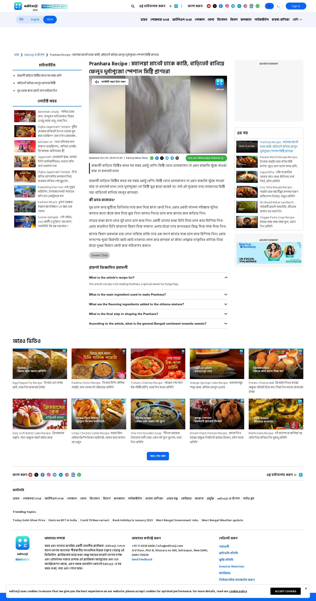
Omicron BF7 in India (62, 520)
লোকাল (200, 19)
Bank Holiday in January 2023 (133, 520)
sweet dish (99, 255)
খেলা (211, 19)
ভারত (144, 19)
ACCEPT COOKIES (285, 591)
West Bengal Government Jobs (177, 520)
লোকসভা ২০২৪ (159, 19)
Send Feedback (142, 559)
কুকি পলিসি (226, 559)
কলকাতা (246, 19)
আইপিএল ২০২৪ (182, 19)
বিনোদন (222, 19)
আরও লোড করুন (158, 456)
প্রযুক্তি (210, 499)
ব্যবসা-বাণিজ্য (281, 19)
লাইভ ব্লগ (248, 499)
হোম (16, 54)
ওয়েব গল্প (172, 499)
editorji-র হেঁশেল (34, 54)
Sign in (296, 6)
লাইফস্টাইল (262, 19)
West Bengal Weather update (222, 520)
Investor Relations (231, 566)
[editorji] (22, 543)
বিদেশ (234, 19)
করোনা (199, 499)
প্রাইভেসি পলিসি (228, 553)
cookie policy (238, 591)
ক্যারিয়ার (224, 573)
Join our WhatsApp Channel (204, 158)
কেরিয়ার (186, 499)
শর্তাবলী (224, 546)
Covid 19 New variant (94, 520)
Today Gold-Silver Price (29, 520)
